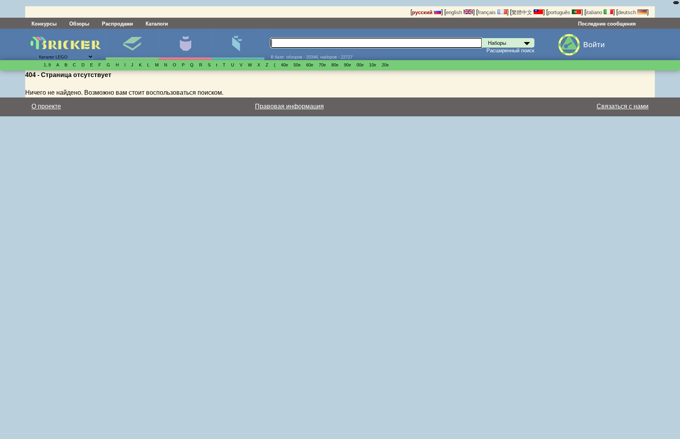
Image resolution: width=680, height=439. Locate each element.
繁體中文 (523, 12)
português (560, 12)
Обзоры (79, 24)
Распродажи (117, 24)
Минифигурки (185, 44)
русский (423, 12)
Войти (594, 44)
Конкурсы (44, 24)
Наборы (132, 44)
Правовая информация (289, 106)
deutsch (628, 12)
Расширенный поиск (510, 50)
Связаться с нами (623, 106)
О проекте (46, 106)
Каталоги (157, 24)
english (455, 12)
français (487, 12)
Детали (238, 44)
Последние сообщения (607, 24)
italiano (595, 12)
